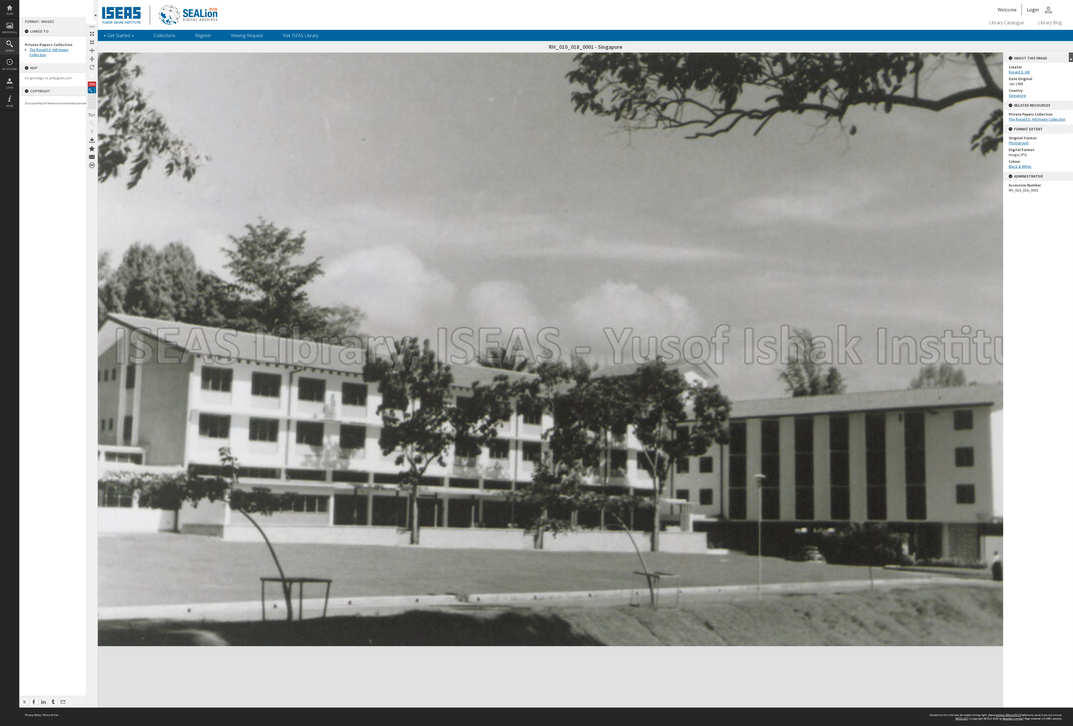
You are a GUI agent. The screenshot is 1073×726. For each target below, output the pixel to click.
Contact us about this (92, 157)
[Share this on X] (24, 699)
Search (10, 50)
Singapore (1017, 95)
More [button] (9, 106)
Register (203, 35)
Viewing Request (247, 35)
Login (9, 87)
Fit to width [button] (92, 50)
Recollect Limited (1013, 718)
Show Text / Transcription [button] (92, 115)
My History (9, 69)
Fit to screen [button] (92, 42)
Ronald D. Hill (1019, 72)
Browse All (9, 32)
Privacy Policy (33, 715)
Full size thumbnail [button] (92, 34)
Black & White (1020, 166)
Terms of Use (50, 715)
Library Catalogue (1006, 23)
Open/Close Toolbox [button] (95, 10)
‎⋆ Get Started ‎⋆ (118, 35)
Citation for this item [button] (92, 165)
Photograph (1019, 142)
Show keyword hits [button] (92, 123)
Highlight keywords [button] (92, 132)
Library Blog (1050, 23)
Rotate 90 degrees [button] (92, 67)
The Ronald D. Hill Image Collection (1037, 119)
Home (9, 14)
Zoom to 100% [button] (92, 75)
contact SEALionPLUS (1008, 715)
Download (92, 140)
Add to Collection (92, 148)
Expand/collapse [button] (1071, 57)
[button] (92, 90)
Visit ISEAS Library (300, 35)
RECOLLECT (961, 718)
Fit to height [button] (92, 59)
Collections (164, 35)
